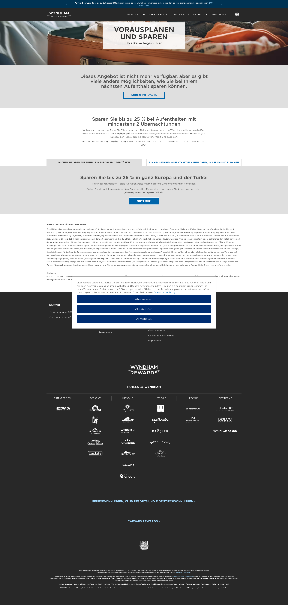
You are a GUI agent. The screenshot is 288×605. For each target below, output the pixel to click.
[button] (66, 4)
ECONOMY (95, 398)
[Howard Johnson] (95, 443)
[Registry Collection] (225, 409)
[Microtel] (95, 432)
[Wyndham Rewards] (144, 369)
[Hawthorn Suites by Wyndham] (63, 409)
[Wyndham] (193, 409)
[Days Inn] (95, 409)
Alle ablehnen (144, 309)
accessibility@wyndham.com (182, 576)
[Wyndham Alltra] (160, 454)
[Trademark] (193, 420)
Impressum (154, 340)
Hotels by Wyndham (144, 387)
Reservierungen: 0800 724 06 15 (67, 312)
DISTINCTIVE (225, 398)
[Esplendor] (160, 420)
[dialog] (144, 302)
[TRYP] (160, 409)
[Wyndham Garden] (128, 432)
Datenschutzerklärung (183, 572)
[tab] (94, 162)
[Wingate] (128, 420)
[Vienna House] (160, 443)
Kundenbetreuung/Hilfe (62, 317)
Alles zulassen (144, 299)
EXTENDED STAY (62, 398)
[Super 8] (95, 420)
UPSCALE (193, 398)
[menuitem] (132, 14)
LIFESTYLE (160, 398)
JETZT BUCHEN (144, 201)
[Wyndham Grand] (225, 432)
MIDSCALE (127, 398)
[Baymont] (128, 454)
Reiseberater (106, 332)
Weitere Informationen (144, 95)
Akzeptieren (144, 319)
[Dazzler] (160, 432)
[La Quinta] (128, 409)
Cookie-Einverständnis (161, 335)
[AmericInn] (128, 443)
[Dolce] (225, 420)
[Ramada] (128, 465)
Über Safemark (156, 330)
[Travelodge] (95, 454)
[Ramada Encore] (128, 477)
